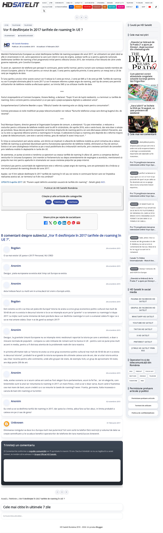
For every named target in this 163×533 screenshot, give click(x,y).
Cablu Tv (69, 3)
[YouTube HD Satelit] (150, 7)
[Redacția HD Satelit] (6, 45)
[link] (143, 54)
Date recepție (89, 3)
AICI (103, 182)
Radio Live (148, 3)
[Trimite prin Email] (78, 223)
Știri (50, 3)
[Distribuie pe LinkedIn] (64, 223)
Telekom (121, 7)
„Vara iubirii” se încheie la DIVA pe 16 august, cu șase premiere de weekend (142, 109)
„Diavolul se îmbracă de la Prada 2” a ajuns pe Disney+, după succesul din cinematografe (142, 46)
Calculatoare (47, 7)
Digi (130, 371)
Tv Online (139, 3)
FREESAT (139, 371)
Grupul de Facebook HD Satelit (143, 309)
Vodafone (87, 7)
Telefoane (16, 25)
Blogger (99, 527)
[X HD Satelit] (44, 11)
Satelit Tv (78, 3)
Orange (78, 7)
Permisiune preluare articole (143, 398)
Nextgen (112, 7)
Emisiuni (110, 3)
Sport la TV (119, 3)
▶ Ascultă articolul (26, 35)
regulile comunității (37, 451)
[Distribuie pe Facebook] (45, 223)
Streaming (100, 3)
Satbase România (61, 7)
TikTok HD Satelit (143, 329)
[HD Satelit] (20, 4)
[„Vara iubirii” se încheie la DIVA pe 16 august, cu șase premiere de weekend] (143, 124)
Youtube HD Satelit (143, 323)
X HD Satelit (143, 335)
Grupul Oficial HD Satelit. (45, 454)
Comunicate (59, 3)
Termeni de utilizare (143, 405)
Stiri (6, 25)
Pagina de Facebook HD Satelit (143, 300)
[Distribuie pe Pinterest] (73, 223)
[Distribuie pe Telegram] (59, 223)
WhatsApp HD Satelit (143, 316)
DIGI (71, 7)
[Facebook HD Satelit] (137, 7)
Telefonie (129, 3)
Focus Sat (97, 7)
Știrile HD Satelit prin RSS (143, 349)
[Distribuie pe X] (50, 223)
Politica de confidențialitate (143, 413)
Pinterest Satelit (143, 342)
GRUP (143, 7)
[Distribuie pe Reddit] (69, 223)
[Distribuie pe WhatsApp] (55, 223)
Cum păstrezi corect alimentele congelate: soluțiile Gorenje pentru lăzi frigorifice (142, 78)
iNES (104, 7)
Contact (129, 7)
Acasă (44, 3)
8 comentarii (10, 35)
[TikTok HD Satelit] (156, 7)
